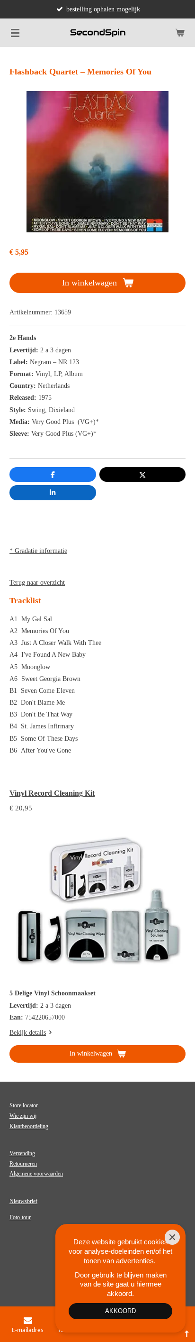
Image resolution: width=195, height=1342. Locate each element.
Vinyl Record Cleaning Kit (52, 793)
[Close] (172, 1237)
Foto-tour (20, 1217)
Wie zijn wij (22, 1115)
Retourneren (23, 1163)
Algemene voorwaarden (36, 1173)
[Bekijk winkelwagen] (179, 32)
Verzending (22, 1153)
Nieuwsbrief (23, 1201)
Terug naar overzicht (37, 582)
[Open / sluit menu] (15, 32)
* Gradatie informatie (38, 550)
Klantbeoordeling (28, 1126)
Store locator (23, 1105)
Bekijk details (27, 1032)
